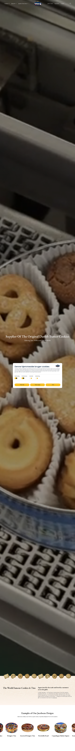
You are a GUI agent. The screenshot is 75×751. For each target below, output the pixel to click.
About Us (13, 3)
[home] (38, 3)
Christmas (54, 697)
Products (6, 3)
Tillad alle (22, 384)
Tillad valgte (37, 384)
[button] (7, 3)
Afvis (53, 384)
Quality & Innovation (22, 3)
